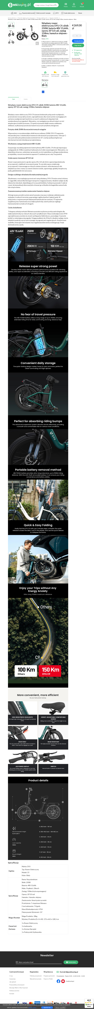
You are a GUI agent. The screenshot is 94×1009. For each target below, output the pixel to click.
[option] (11, 25)
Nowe (80, 13)
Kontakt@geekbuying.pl (69, 972)
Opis (13, 99)
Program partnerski (49, 976)
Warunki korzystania (35, 979)
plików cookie (32, 1007)
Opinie (26, 99)
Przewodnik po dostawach (16, 985)
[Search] (56, 5)
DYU (47, 39)
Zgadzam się (47, 1007)
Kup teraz (78, 45)
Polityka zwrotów (14, 990)
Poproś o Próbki (48, 979)
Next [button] (11, 44)
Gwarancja (12, 979)
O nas (11, 976)
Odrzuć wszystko (60, 1007)
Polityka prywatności (36, 976)
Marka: (45, 39)
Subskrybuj (72, 962)
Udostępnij (43, 92)
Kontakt (11, 993)
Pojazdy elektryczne (27, 13)
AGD (15, 13)
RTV (57, 13)
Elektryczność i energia (42, 13)
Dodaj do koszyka (79, 41)
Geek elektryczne (69, 13)
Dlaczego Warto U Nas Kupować (18, 987)
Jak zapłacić (12, 982)
